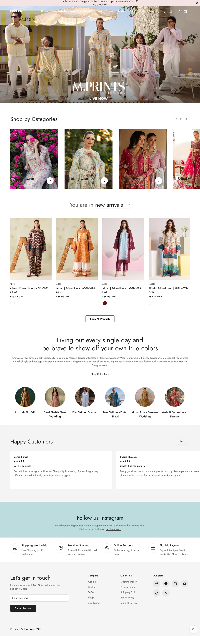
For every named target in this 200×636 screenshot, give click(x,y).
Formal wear (133, 178)
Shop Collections (100, 374)
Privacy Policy (127, 587)
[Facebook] (166, 583)
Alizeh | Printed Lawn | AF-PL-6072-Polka (168, 290)
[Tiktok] (156, 593)
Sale (151, 11)
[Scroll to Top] (194, 619)
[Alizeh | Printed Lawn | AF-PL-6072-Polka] (169, 249)
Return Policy (127, 597)
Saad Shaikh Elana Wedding (55, 414)
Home (44, 11)
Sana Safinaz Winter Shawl (115, 414)
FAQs (91, 592)
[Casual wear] (50, 180)
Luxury (98, 11)
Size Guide (94, 603)
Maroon (105, 303)
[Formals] (143, 159)
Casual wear (24, 178)
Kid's (142, 11)
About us (92, 581)
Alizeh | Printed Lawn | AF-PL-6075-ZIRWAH (29, 290)
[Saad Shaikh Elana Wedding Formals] (55, 397)
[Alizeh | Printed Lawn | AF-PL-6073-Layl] (123, 249)
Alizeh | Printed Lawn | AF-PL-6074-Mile (75, 290)
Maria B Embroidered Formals (174, 414)
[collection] (25, 397)
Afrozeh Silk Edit (25, 412)
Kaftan (132, 11)
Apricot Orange (59, 303)
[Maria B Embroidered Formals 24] (175, 397)
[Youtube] (184, 583)
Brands (73, 11)
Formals (110, 11)
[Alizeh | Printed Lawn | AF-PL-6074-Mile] (77, 249)
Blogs (91, 597)
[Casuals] (34, 159)
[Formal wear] (158, 180)
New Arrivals (59, 11)
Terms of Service (129, 603)
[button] (185, 11)
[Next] (186, 119)
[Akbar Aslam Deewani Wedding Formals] (145, 397)
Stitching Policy (128, 581)
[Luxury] (89, 159)
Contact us (93, 587)
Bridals (122, 11)
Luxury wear (78, 178)
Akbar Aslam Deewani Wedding (145, 414)
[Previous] (176, 119)
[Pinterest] (156, 583)
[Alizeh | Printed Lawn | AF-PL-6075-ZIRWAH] (31, 249)
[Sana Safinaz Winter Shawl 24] (115, 397)
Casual (87, 11)
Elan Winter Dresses (85, 412)
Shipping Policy (128, 592)
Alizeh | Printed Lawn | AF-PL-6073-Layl (121, 290)
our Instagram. (113, 529)
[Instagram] (175, 583)
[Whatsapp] (166, 593)
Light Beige (151, 303)
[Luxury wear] (104, 180)
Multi (12, 303)
